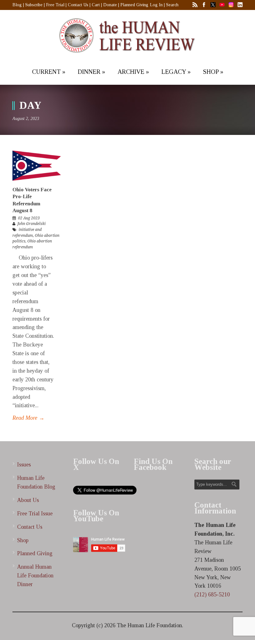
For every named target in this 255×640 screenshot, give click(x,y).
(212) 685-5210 (212, 594)
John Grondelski (31, 224)
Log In (156, 4)
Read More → (28, 418)
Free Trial (55, 4)
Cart (96, 4)
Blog (17, 4)
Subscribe (34, 4)
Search (172, 4)
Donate (110, 4)
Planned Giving (134, 4)
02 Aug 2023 (29, 218)
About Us (28, 500)
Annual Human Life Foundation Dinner (35, 575)
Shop (23, 540)
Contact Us (78, 4)
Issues (24, 464)
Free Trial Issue (35, 513)
